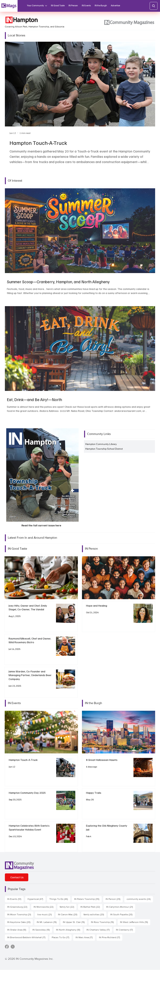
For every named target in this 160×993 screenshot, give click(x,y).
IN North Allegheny (69, 929)
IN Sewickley (42, 929)
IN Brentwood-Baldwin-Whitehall (27, 937)
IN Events (15, 898)
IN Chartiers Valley (99, 929)
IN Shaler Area (17, 929)
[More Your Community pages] (46, 6)
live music (45, 914)
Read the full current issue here (41, 525)
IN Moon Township (20, 914)
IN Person (114, 898)
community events (140, 898)
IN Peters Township (88, 898)
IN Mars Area (85, 937)
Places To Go (62, 937)
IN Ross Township (103, 922)
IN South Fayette (122, 914)
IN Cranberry (125, 929)
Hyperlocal (36, 898)
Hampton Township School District (104, 448)
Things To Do (59, 898)
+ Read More (41, 577)
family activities (95, 914)
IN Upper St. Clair (75, 922)
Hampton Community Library (101, 444)
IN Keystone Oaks (20, 922)
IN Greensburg (18, 906)
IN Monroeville (45, 906)
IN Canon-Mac (69, 914)
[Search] (153, 6)
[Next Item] (149, 84)
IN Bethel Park (91, 906)
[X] (13, 947)
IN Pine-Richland (110, 937)
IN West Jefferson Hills (135, 922)
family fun (68, 906)
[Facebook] (7, 947)
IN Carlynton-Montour (120, 906)
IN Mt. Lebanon (48, 922)
